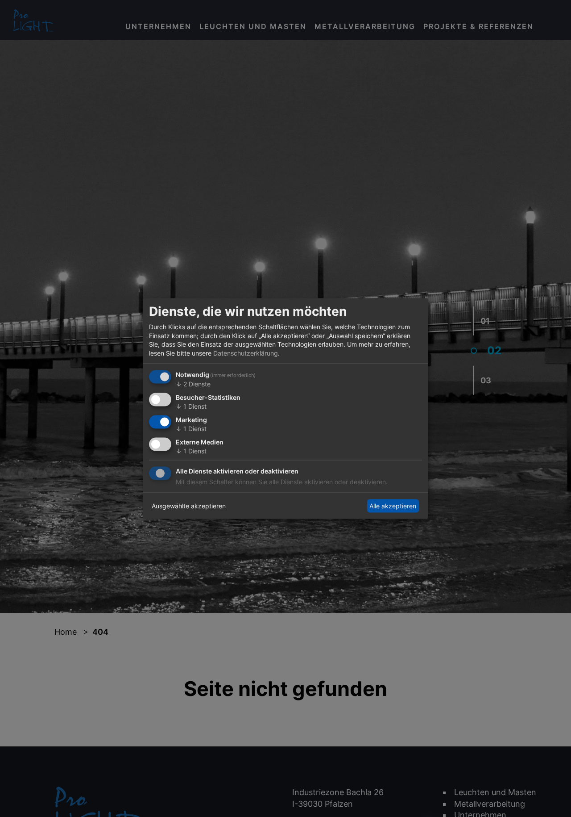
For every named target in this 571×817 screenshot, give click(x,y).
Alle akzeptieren (392, 506)
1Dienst (191, 406)
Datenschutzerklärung (245, 352)
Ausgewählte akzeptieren (189, 506)
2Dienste (193, 384)
